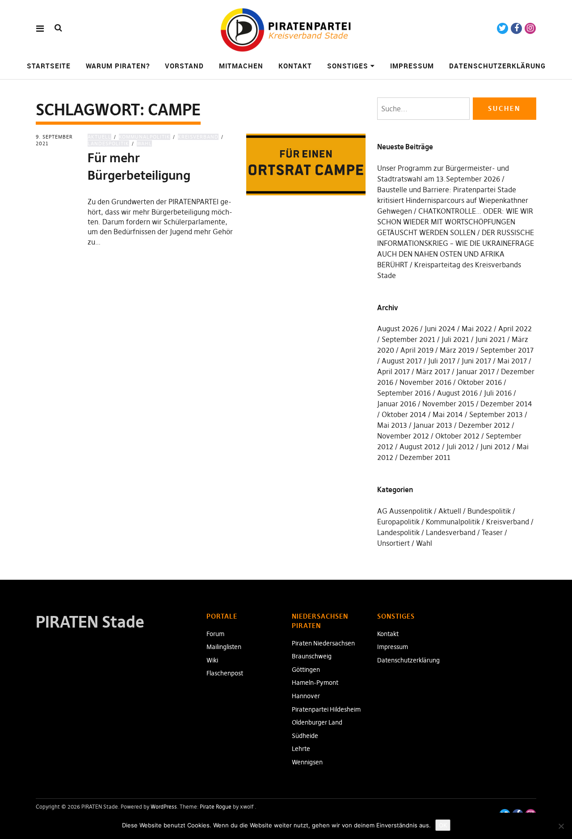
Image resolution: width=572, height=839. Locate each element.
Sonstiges (347, 65)
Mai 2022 (477, 328)
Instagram (530, 28)
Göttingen (306, 670)
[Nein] (560, 826)
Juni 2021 (490, 339)
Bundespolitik (489, 510)
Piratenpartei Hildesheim (326, 709)
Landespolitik (398, 532)
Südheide (305, 736)
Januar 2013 (432, 425)
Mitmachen (241, 65)
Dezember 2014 (506, 403)
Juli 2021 (455, 339)
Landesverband (450, 532)
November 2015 (448, 403)
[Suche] (58, 28)
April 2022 (515, 328)
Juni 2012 (495, 446)
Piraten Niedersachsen (323, 643)
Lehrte (301, 749)
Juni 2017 (476, 360)
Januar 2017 (475, 371)
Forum (215, 634)
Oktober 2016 (480, 382)
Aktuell (99, 137)
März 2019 (457, 350)
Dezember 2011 (425, 457)
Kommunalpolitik (144, 137)
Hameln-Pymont (315, 683)
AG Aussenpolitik (404, 510)
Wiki (212, 660)
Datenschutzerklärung (497, 65)
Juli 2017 (441, 360)
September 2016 (404, 392)
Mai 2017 (512, 360)
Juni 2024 (440, 328)
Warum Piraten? (118, 65)
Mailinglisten (223, 647)
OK (443, 825)
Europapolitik (398, 521)
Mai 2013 (392, 425)
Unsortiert (393, 543)
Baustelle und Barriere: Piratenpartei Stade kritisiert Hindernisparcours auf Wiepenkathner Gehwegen (452, 200)
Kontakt (295, 65)
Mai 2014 (448, 414)
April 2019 (416, 350)
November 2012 (403, 435)
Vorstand (184, 65)
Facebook (516, 28)
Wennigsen (307, 762)
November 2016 (425, 382)
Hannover (306, 696)
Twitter (502, 28)
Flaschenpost (224, 673)
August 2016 (457, 392)
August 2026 (397, 328)
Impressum (412, 65)
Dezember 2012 (484, 425)
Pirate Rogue (215, 806)
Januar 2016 (396, 403)
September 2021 (408, 339)
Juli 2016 (498, 392)
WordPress (164, 806)
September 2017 (507, 350)
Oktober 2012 (457, 435)
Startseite (49, 65)
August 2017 (402, 360)
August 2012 (420, 446)
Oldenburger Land (317, 722)
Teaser (492, 532)
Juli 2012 (460, 446)
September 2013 (496, 414)
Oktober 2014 (404, 414)
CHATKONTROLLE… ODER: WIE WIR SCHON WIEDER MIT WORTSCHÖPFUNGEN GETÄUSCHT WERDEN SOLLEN (455, 222)
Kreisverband (198, 137)
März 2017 (433, 371)
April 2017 (393, 371)
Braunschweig (312, 656)
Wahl (144, 143)
